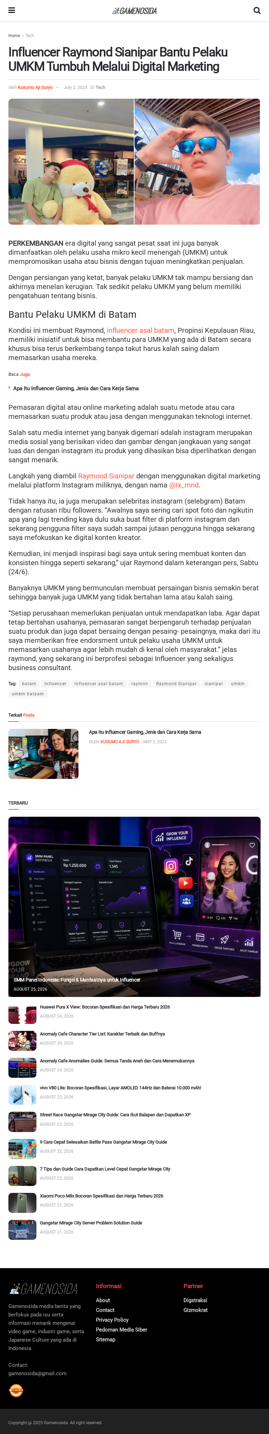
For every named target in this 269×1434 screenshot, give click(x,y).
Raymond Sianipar (106, 476)
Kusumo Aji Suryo (35, 87)
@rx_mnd (184, 485)
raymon (139, 683)
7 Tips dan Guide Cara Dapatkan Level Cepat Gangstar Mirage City (105, 1169)
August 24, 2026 (57, 1016)
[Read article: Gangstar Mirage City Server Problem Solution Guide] (22, 1230)
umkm (238, 683)
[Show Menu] (11, 10)
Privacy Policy (112, 1320)
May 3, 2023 (155, 741)
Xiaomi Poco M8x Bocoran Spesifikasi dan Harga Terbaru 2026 (101, 1195)
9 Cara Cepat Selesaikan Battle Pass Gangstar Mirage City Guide (103, 1142)
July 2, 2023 (75, 87)
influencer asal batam (139, 330)
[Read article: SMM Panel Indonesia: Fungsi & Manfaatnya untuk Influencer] (134, 907)
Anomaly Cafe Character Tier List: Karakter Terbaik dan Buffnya (102, 1033)
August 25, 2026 (30, 989)
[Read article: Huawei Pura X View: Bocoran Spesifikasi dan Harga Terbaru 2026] (22, 1014)
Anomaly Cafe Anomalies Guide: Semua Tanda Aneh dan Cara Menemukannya (117, 1060)
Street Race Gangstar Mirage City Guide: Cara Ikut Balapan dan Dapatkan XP (115, 1114)
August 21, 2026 (57, 1205)
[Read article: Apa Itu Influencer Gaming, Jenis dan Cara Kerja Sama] (43, 754)
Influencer (55, 683)
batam (29, 683)
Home (14, 35)
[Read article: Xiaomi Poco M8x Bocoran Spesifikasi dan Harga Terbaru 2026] (22, 1203)
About (103, 1300)
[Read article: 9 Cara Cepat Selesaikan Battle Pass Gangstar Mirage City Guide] (22, 1149)
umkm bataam (28, 693)
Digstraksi (195, 1300)
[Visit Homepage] (134, 10)
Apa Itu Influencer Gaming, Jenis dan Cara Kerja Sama (76, 388)
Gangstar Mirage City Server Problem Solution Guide (91, 1222)
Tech (30, 35)
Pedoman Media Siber (121, 1330)
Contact (105, 1310)
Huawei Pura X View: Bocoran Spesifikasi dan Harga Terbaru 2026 (105, 1007)
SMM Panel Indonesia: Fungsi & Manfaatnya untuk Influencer (77, 980)
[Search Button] (257, 10)
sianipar (214, 683)
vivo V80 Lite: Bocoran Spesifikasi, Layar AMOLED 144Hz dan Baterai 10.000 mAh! (120, 1087)
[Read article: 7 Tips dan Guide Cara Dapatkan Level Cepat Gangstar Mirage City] (22, 1176)
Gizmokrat (196, 1310)
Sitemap (105, 1339)
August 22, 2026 (57, 1097)
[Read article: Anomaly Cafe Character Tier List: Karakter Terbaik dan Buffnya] (22, 1041)
